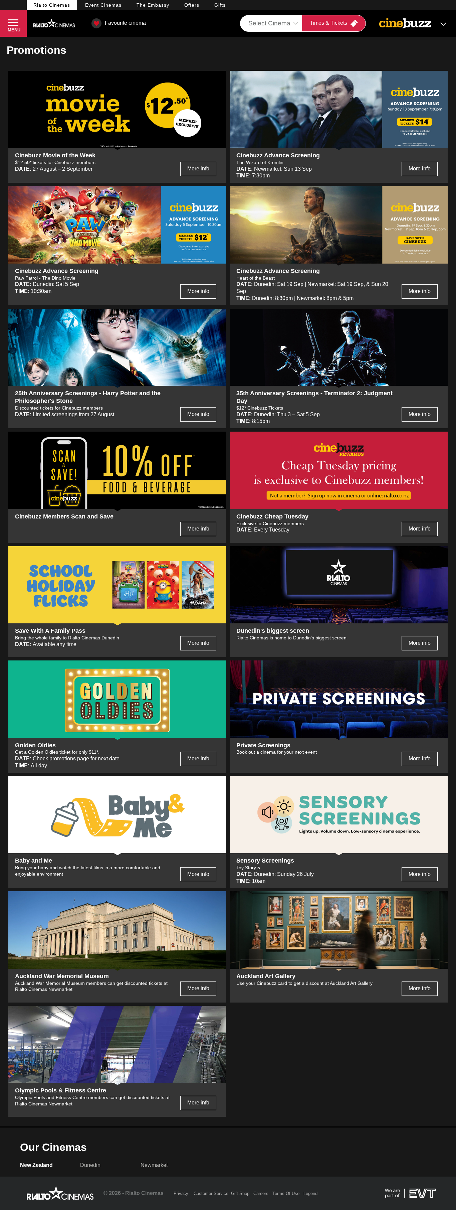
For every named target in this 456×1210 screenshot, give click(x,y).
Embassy (153, 5)
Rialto (51, 5)
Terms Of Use (285, 1193)
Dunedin (90, 1165)
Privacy (181, 1193)
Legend (310, 1193)
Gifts (220, 5)
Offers (191, 5)
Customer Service (211, 1193)
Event (103, 5)
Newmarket (154, 1165)
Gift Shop (240, 1193)
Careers (260, 1193)
